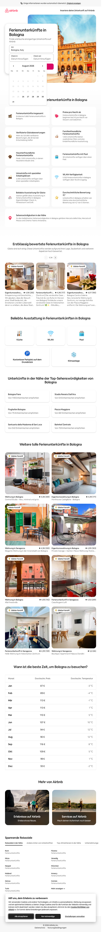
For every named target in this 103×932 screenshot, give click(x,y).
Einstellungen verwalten (75, 916)
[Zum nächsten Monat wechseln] (42, 66)
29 (38, 97)
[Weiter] (55, 258)
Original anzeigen (74, 3)
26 (23, 97)
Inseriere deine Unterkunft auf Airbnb (77, 10)
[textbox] (20, 58)
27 (28, 97)
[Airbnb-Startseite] (11, 10)
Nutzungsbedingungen (57, 928)
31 (13, 102)
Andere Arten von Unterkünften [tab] (40, 843)
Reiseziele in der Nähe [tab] (14, 843)
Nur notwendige (48, 916)
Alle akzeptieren (21, 916)
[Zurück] (46, 258)
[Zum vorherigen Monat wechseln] (13, 66)
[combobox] (31, 49)
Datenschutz (40, 928)
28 (33, 97)
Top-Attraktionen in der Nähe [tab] (69, 843)
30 (43, 97)
